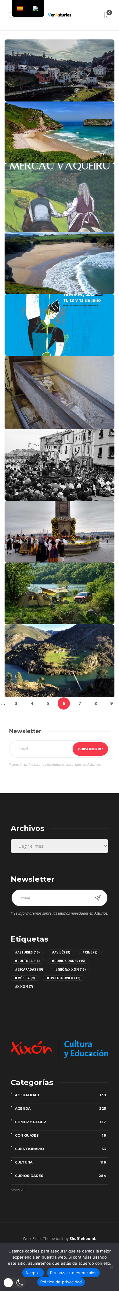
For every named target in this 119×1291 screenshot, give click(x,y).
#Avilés (61, 952)
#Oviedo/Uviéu (63, 978)
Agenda (60, 1108)
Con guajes (60, 1135)
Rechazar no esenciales (73, 1272)
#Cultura (27, 961)
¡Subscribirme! (90, 749)
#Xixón (24, 986)
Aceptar (33, 1272)
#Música (25, 978)
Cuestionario (60, 1149)
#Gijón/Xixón (70, 969)
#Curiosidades (68, 961)
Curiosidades (60, 1176)
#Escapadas (29, 969)
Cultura (60, 1162)
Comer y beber (60, 1122)
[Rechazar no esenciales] (111, 1267)
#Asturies (27, 952)
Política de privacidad (61, 1281)
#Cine (89, 952)
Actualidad (60, 1095)
